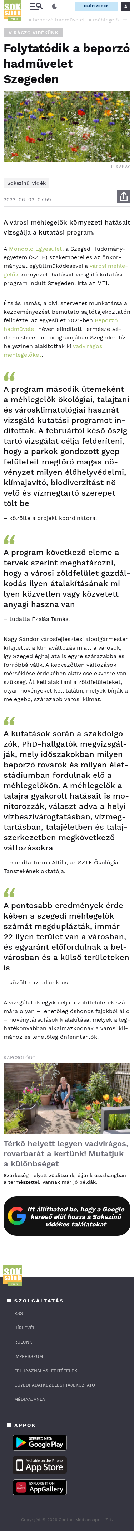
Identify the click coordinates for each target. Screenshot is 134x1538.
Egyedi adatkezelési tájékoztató (54, 1385)
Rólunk (23, 1342)
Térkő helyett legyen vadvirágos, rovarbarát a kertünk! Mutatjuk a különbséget (66, 1153)
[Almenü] (36, 6)
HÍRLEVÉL (24, 1327)
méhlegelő (106, 20)
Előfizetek (96, 6)
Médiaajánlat (30, 1399)
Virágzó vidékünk (33, 32)
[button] (125, 19)
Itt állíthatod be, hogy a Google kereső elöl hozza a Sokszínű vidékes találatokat (75, 1216)
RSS (18, 1313)
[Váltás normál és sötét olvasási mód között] (54, 6)
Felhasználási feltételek (45, 1370)
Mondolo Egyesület (35, 248)
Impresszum (28, 1356)
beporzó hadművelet (59, 20)
